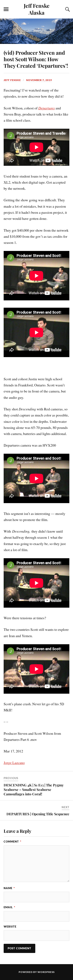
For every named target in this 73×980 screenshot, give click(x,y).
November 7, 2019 (39, 80)
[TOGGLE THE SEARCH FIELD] (66, 9)
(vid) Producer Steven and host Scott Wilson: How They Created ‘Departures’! (36, 59)
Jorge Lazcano (14, 762)
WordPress (46, 971)
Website (10, 926)
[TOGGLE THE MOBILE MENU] (6, 9)
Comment (12, 841)
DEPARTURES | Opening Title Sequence (37, 814)
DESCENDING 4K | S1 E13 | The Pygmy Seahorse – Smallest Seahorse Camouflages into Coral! (34, 789)
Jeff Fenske (12, 80)
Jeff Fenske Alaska (36, 9)
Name (9, 888)
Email (9, 907)
